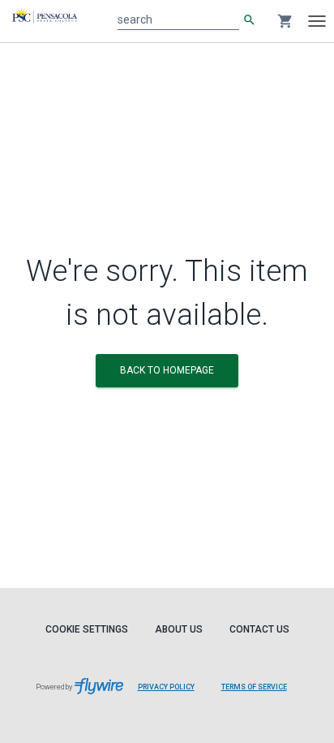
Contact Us (259, 629)
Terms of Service (254, 687)
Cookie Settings (86, 629)
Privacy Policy (166, 687)
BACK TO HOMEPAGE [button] (167, 370)
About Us (179, 629)
